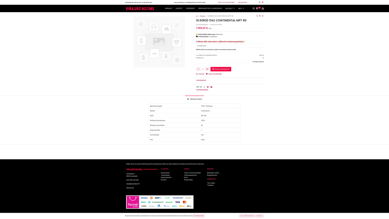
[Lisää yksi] (207, 69)
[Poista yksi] (198, 69)
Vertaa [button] (201, 74)
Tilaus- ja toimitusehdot (226, 2)
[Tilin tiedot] (263, 9)
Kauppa (202, 16)
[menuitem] (169, 8)
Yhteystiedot (242, 2)
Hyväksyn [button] (259, 216)
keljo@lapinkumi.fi (133, 184)
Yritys (186, 177)
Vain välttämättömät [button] (247, 216)
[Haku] (254, 9)
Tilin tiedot (211, 183)
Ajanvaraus (130, 188)
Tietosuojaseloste (190, 175)
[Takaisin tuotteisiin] (260, 16)
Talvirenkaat (165, 175)
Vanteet (163, 180)
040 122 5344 (134, 180)
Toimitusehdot (202, 90)
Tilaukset (210, 185)
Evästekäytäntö (199, 216)
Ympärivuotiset (166, 177)
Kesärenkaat (165, 173)
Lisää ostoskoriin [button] (221, 69)
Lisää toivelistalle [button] (215, 74)
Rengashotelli (212, 175)
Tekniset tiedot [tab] (195, 99)
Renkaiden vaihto (213, 173)
